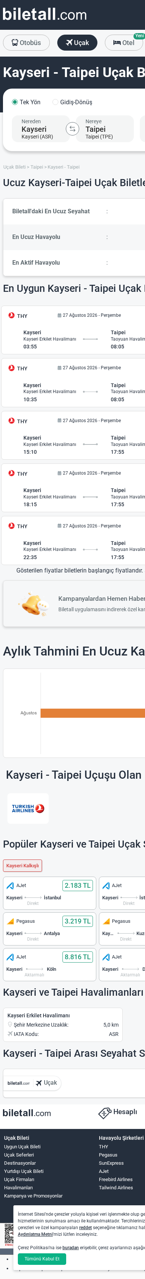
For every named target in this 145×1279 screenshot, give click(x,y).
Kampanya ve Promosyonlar (33, 1196)
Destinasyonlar (20, 1163)
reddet (85, 1227)
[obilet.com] (44, 20)
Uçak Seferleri (19, 1155)
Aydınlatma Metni (35, 1234)
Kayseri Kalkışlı (22, 865)
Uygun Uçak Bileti (22, 1146)
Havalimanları (18, 1187)
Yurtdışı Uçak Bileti (24, 1171)
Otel (132, 41)
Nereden (31, 121)
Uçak (80, 43)
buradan (70, 1247)
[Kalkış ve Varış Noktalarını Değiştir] (72, 128)
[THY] (28, 808)
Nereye (94, 121)
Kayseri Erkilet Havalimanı (38, 1015)
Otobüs (29, 43)
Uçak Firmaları (19, 1179)
